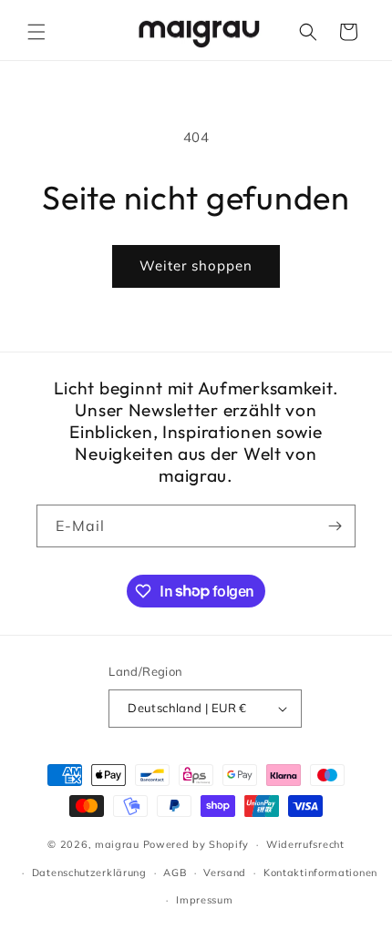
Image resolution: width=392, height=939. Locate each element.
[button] (36, 32)
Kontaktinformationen (320, 872)
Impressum (204, 899)
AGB (174, 872)
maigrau (117, 844)
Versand (224, 872)
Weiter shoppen (196, 265)
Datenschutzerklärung (89, 872)
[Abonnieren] (335, 526)
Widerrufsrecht (305, 844)
